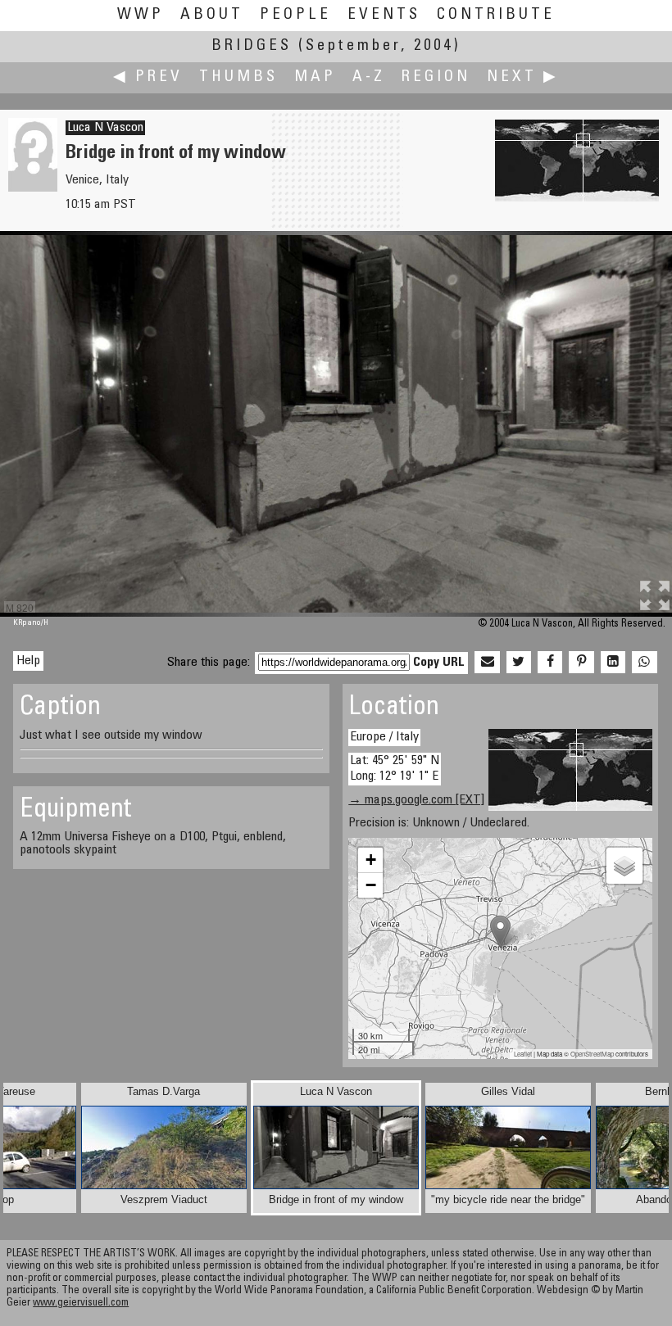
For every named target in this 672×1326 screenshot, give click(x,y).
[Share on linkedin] (613, 662)
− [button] (371, 885)
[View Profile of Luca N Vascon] (32, 188)
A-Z (368, 77)
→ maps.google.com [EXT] (416, 800)
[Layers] (624, 866)
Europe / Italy (384, 737)
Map (315, 77)
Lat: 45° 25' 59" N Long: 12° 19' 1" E (394, 768)
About (211, 15)
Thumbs (238, 77)
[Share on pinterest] (581, 662)
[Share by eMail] (487, 662)
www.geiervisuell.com (81, 1303)
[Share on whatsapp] (644, 662)
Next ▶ (523, 77)
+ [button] (371, 859)
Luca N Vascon (105, 127)
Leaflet (523, 1053)
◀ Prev (148, 77)
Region (436, 77)
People (295, 15)
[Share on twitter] (519, 662)
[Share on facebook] (550, 662)
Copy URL (439, 662)
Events (383, 15)
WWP (140, 15)
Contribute (496, 15)
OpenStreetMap (592, 1053)
